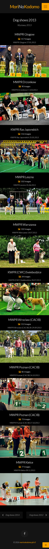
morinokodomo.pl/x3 (28, 542)
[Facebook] (24, 533)
